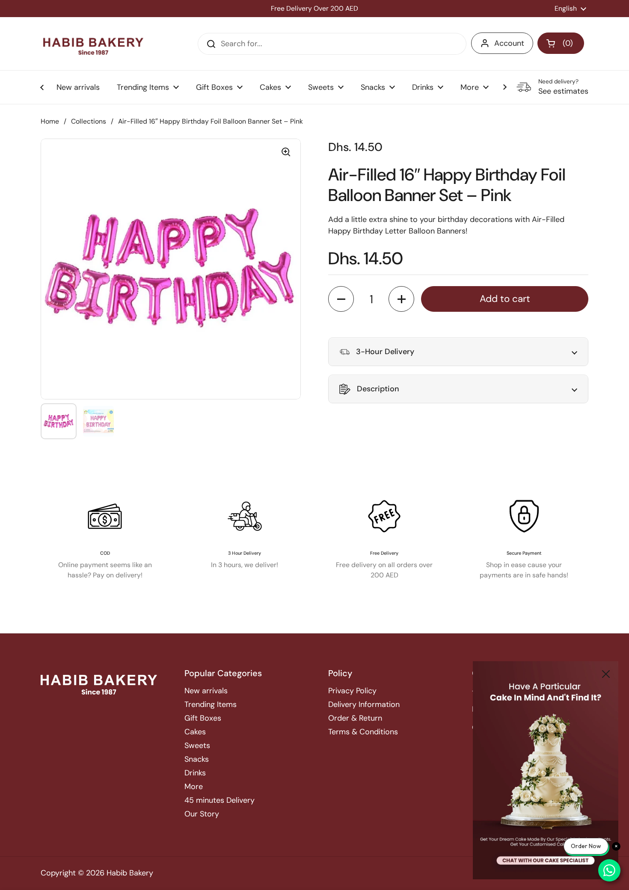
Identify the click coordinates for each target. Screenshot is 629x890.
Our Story (201, 814)
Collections (88, 121)
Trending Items (210, 704)
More (193, 786)
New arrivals (206, 691)
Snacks (196, 759)
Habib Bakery (130, 873)
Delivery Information (364, 704)
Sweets (197, 745)
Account (509, 43)
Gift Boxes (202, 718)
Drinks (195, 773)
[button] (560, 43)
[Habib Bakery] (93, 43)
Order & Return (355, 718)
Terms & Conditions (363, 732)
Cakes (195, 732)
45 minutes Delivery (219, 800)
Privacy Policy (352, 691)
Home (50, 121)
